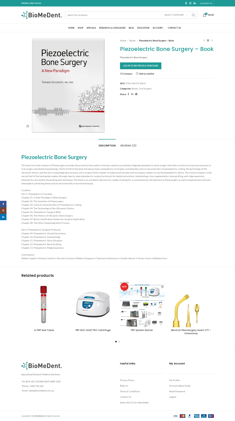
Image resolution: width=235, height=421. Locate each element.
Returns (124, 385)
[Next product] (212, 41)
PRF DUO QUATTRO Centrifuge (93, 330)
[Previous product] (204, 41)
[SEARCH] (193, 15)
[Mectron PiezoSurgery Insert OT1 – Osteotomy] (191, 304)
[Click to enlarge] (28, 126)
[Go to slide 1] (116, 341)
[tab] (107, 144)
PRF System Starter (142, 330)
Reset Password (177, 391)
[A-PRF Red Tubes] (44, 304)
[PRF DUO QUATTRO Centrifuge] (93, 304)
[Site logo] (41, 14)
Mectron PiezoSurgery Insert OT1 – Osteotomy (191, 332)
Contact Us (125, 396)
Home (123, 40)
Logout (172, 396)
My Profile (174, 380)
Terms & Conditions (130, 391)
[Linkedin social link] (194, 3)
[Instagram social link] (190, 3)
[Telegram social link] (136, 94)
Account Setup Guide (179, 385)
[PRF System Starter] (142, 304)
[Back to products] (208, 41)
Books (133, 40)
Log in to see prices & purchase (140, 65)
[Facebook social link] (186, 3)
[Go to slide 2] (119, 341)
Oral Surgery (145, 88)
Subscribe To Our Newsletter (134, 402)
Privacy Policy (127, 380)
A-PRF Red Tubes (44, 330)
